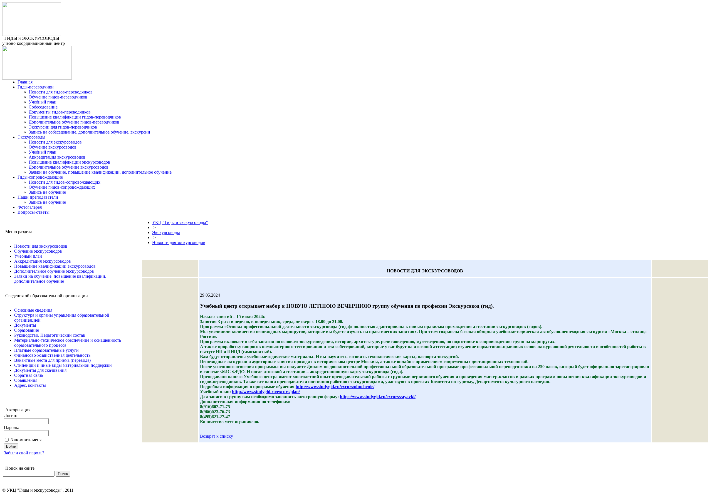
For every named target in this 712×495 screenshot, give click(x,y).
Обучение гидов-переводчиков (58, 97)
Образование (26, 330)
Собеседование (43, 107)
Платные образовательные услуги (46, 350)
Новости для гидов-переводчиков (61, 92)
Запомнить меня (26, 439)
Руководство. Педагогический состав (49, 335)
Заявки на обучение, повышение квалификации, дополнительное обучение (100, 172)
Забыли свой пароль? (24, 452)
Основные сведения (33, 310)
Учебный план (42, 102)
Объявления (25, 380)
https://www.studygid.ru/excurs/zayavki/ (378, 396)
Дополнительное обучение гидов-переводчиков (74, 122)
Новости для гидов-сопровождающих (64, 182)
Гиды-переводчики (36, 87)
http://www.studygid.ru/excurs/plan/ (266, 391)
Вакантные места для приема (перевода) (52, 360)
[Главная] (31, 34)
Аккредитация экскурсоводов (57, 157)
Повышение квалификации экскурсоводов (69, 162)
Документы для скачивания (40, 370)
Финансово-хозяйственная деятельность (52, 355)
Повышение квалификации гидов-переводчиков (75, 117)
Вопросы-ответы (34, 212)
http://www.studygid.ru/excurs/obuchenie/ (335, 386)
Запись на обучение (47, 192)
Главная (25, 82)
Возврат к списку (216, 436)
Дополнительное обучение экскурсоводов (68, 167)
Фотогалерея (30, 207)
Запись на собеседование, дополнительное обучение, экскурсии (89, 132)
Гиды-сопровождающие (40, 177)
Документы (25, 325)
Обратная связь (28, 375)
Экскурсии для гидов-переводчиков (63, 127)
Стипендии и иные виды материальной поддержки (63, 365)
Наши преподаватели (38, 197)
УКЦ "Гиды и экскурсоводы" (180, 222)
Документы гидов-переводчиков (60, 112)
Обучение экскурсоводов (52, 147)
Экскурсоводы (31, 137)
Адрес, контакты (30, 385)
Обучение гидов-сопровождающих (62, 187)
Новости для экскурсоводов (55, 142)
